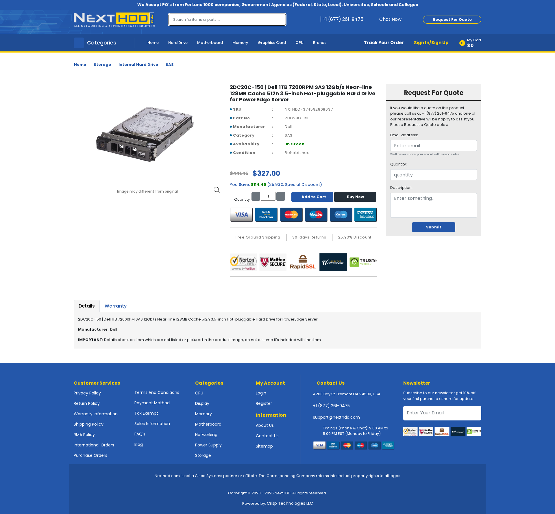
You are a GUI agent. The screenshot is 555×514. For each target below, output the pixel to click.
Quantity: (398, 164)
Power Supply (208, 445)
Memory (240, 42)
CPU (299, 42)
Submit (433, 227)
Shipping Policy (88, 424)
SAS (170, 64)
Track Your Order (384, 43)
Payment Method (152, 403)
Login (261, 393)
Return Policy (87, 403)
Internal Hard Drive (138, 64)
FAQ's (139, 434)
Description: (401, 187)
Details (87, 306)
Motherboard (210, 42)
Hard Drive (178, 42)
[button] (472, 42)
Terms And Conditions (156, 392)
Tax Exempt (146, 413)
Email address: (404, 135)
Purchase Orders (90, 455)
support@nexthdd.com (336, 417)
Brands (319, 42)
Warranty (116, 306)
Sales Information (152, 424)
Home (153, 42)
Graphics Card (272, 42)
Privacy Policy (87, 393)
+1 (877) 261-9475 (331, 406)
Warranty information (96, 414)
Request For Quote (452, 19)
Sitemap (264, 446)
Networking (206, 434)
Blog (138, 444)
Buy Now (355, 197)
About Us (265, 425)
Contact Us (267, 436)
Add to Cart (313, 197)
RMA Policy (84, 434)
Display (202, 403)
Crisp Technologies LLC (290, 503)
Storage (102, 64)
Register (264, 403)
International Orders (94, 445)
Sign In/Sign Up (431, 43)
